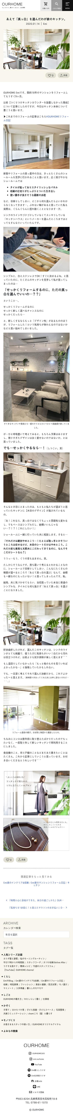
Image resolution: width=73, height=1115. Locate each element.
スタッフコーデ (34, 962)
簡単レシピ (25, 966)
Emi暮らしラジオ (38, 1070)
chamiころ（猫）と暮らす (40, 1013)
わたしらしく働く (32, 999)
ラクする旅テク (10, 966)
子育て (6, 1009)
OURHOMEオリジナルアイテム (46, 1024)
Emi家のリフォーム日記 (52, 980)
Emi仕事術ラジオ (38, 1075)
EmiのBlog (8, 980)
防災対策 (52, 984)
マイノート (8, 988)
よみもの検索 (10, 1031)
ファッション (27, 984)
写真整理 (60, 1009)
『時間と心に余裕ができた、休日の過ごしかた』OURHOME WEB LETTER (39, 900)
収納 (5, 984)
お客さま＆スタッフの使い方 (16, 1024)
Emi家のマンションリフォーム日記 (48, 882)
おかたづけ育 (18, 1009)
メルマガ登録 (38, 1092)
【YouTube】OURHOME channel (18, 969)
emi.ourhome (38, 1059)
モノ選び (63, 984)
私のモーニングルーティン (32, 958)
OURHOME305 (38, 1053)
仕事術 (46, 999)
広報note (38, 1081)
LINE (38, 1086)
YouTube (38, 1064)
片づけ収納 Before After (54, 962)
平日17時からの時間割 (13, 962)
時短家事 (14, 984)
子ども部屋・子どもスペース (40, 1009)
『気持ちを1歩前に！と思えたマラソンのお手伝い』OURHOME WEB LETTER (39, 907)
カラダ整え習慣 (10, 958)
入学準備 (20, 988)
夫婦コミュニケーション (14, 1013)
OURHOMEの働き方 (12, 999)
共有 (65, 75)
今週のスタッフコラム (43, 966)
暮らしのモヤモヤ (35, 988)
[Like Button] (49, 75)
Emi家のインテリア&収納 (16, 882)
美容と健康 (41, 984)
